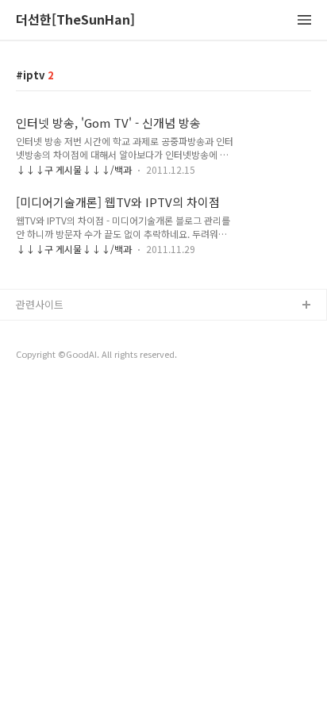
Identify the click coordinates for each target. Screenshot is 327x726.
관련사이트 (39, 304)
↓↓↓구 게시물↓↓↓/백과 (74, 169)
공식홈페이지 (45, 331)
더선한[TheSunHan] (75, 20)
